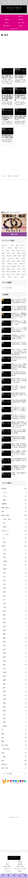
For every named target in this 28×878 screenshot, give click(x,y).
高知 (14, 718)
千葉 (14, 565)
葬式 (14, 756)
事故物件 (14, 488)
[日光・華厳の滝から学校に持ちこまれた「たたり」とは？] (17, 501)
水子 (14, 523)
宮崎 (14, 592)
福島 (14, 684)
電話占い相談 (14, 234)
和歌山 (14, 569)
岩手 (14, 618)
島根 (14, 622)
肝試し (14, 542)
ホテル (14, 496)
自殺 (14, 752)
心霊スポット (14, 530)
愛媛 (14, 634)
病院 (14, 733)
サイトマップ (7, 871)
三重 (14, 549)
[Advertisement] (14, 52)
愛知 (14, 638)
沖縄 (14, 653)
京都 (14, 553)
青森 (14, 707)
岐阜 (14, 611)
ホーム (7, 861)
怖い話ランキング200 (20, 868)
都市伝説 (14, 764)
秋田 (14, 687)
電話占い (20, 871)
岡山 (14, 615)
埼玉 (14, 572)
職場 (14, 741)
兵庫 (14, 557)
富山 (14, 595)
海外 (14, 657)
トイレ (14, 492)
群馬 (14, 691)
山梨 (14, 607)
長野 (14, 703)
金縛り (14, 526)
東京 (14, 645)
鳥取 (14, 722)
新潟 (14, 641)
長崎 (14, 699)
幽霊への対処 (14, 515)
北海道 (14, 561)
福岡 (14, 680)
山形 (14, 603)
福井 (14, 676)
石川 (14, 668)
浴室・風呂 (14, 749)
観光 (14, 760)
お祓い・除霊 (14, 519)
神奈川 (14, 672)
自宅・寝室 (14, 745)
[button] (25, 288)
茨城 (14, 695)
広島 (14, 626)
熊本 (14, 664)
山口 (14, 599)
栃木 (14, 649)
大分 (14, 576)
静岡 (14, 710)
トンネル (14, 534)
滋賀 (14, 661)
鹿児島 (14, 726)
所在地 (14, 546)
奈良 (14, 584)
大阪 (14, 580)
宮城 (14, 588)
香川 (14, 714)
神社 (14, 737)
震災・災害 (14, 768)
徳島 (14, 630)
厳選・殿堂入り (7, 866)
